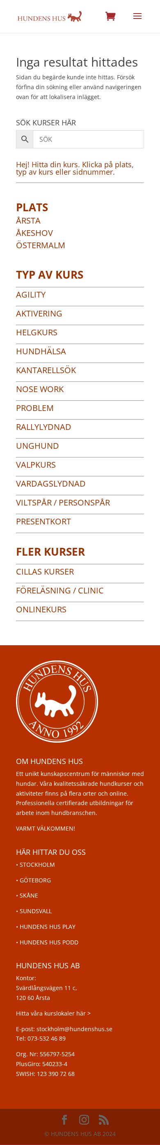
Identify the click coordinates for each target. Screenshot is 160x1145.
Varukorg (110, 16)
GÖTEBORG (35, 880)
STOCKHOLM (37, 864)
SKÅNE (29, 895)
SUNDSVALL (36, 911)
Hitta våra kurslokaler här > (53, 1013)
